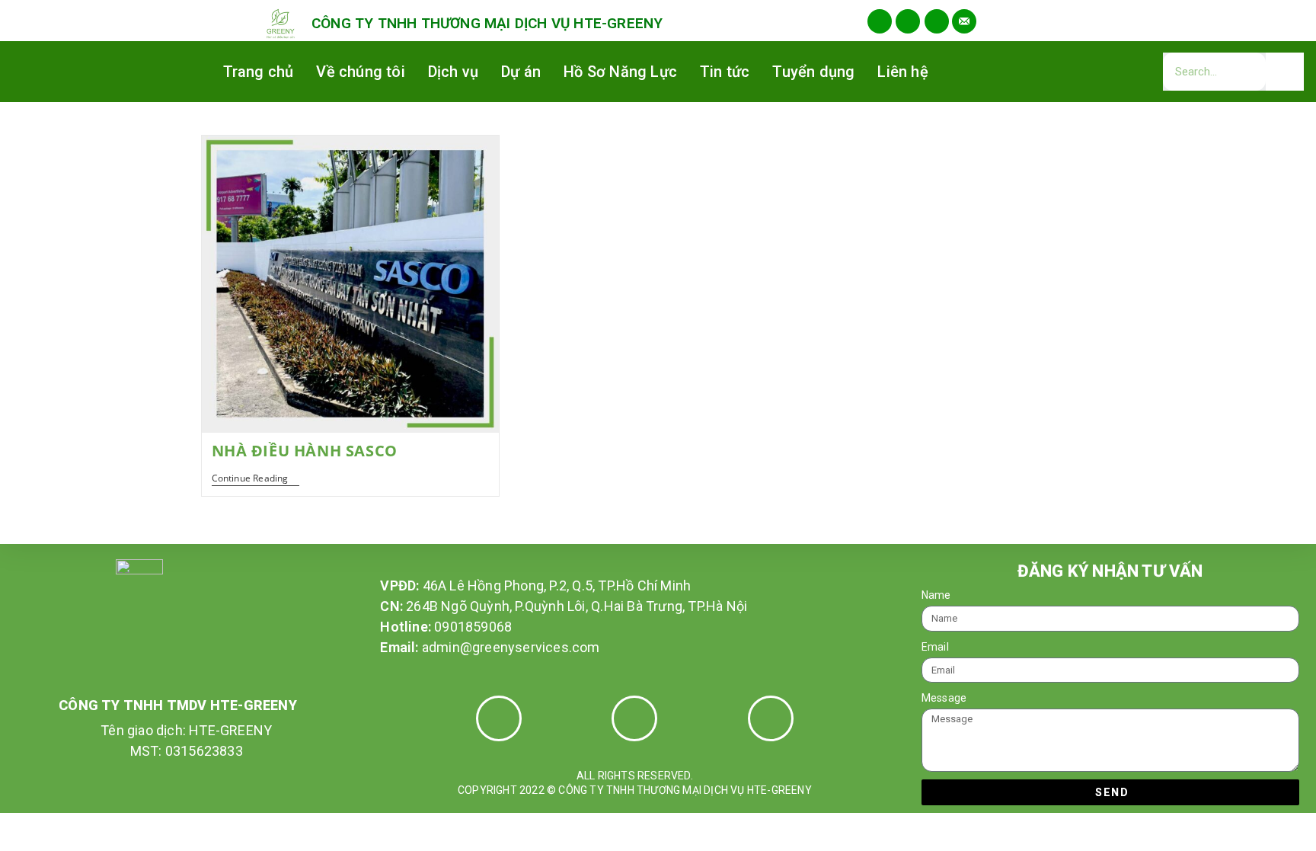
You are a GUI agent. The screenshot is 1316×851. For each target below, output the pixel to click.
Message (944, 698)
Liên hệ (902, 71)
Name (936, 595)
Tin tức (724, 71)
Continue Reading (255, 479)
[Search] (1285, 72)
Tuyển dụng (813, 71)
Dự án (521, 71)
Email (935, 647)
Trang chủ (258, 71)
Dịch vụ (453, 71)
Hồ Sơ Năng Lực (620, 71)
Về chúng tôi (360, 71)
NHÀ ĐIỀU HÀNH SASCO (305, 450)
